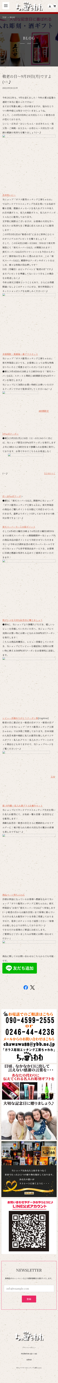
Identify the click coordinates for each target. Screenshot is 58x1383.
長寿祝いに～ (9, 195)
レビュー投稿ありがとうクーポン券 (20, 718)
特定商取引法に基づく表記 (29, 1353)
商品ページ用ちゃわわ (13, 894)
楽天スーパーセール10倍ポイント (18, 526)
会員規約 (29, 1359)
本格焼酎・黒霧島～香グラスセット (20, 354)
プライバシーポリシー (29, 1347)
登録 (29, 1299)
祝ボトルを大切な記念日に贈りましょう (22, 620)
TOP (4, 17)
